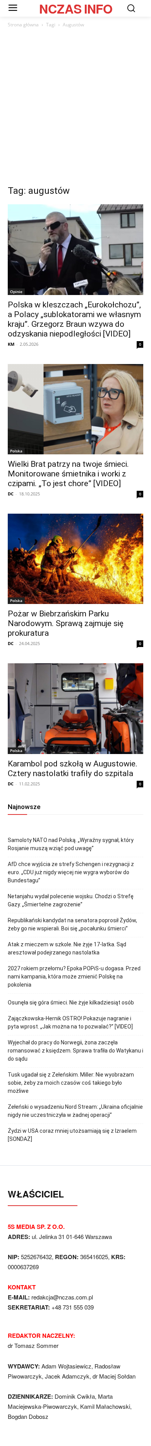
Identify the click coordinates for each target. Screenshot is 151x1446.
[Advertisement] (75, 108)
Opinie (16, 291)
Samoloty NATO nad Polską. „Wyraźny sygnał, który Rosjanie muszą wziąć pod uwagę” (71, 844)
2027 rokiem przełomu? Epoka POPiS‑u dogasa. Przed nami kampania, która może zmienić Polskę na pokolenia (74, 976)
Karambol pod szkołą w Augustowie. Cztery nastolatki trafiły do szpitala (72, 768)
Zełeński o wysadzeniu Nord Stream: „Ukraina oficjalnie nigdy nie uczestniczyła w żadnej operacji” (75, 1111)
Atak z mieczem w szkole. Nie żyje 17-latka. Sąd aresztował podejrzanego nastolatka (67, 948)
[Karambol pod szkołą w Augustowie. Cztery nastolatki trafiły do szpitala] (75, 708)
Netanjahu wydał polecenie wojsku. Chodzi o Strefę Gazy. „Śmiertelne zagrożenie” (71, 900)
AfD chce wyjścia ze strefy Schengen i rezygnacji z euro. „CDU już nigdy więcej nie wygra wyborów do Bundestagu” (71, 872)
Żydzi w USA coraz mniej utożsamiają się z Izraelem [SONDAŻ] (72, 1135)
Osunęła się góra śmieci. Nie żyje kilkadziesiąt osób (71, 1002)
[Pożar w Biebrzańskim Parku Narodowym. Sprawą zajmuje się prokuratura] (75, 559)
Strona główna (23, 24)
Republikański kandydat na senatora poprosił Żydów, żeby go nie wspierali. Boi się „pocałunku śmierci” (72, 924)
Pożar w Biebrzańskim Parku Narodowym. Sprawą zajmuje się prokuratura (66, 623)
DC (11, 494)
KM (11, 344)
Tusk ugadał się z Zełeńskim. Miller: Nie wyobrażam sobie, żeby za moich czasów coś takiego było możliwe (71, 1083)
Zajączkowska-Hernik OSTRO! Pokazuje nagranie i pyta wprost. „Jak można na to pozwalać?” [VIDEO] (70, 1022)
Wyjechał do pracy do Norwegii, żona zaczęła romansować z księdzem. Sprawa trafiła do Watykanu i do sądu (75, 1050)
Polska (16, 451)
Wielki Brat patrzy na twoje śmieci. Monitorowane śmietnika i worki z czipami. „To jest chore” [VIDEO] (68, 473)
